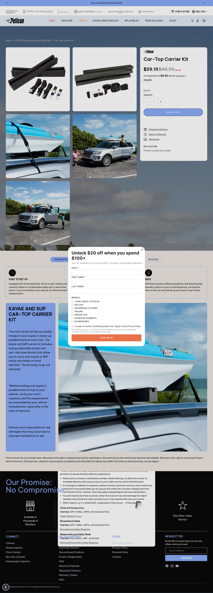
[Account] (197, 21)
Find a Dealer (13, 552)
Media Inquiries (14, 547)
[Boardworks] (146, 11)
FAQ (61, 561)
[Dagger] (63, 11)
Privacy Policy (120, 547)
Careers (10, 543)
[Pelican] (15, 21)
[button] (165, 75)
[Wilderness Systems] (38, 11)
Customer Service (69, 547)
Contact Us (65, 543)
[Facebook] (167, 566)
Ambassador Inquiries (18, 561)
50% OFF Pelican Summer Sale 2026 (33, 40)
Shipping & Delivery (158, 129)
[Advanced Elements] (120, 11)
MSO (61, 579)
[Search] (192, 21)
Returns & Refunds (157, 134)
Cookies (116, 556)
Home (9, 40)
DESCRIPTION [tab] (62, 259)
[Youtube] (177, 566)
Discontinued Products (71, 552)
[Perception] (88, 11)
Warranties (154, 139)
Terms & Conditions (123, 543)
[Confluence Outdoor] (12, 11)
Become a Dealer (15, 556)
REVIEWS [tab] (154, 259)
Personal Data (120, 552)
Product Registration (70, 556)
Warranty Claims (68, 575)
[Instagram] (172, 566)
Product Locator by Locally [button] (157, 150)
